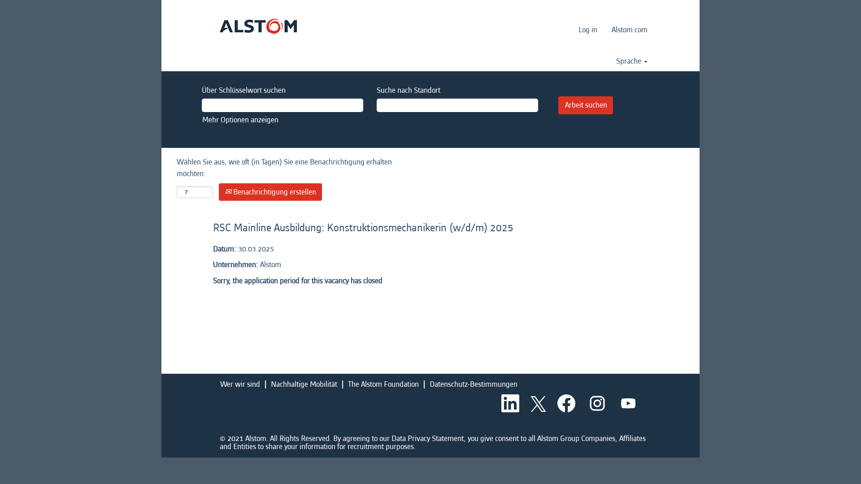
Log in (587, 29)
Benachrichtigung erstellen (273, 192)
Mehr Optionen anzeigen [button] (240, 119)
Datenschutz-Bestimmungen (473, 384)
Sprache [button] (629, 61)
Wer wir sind (240, 384)
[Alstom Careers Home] (258, 26)
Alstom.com (630, 29)
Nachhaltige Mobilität (304, 384)
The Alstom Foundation (383, 384)
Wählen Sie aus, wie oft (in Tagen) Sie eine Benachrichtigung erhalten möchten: (284, 167)
